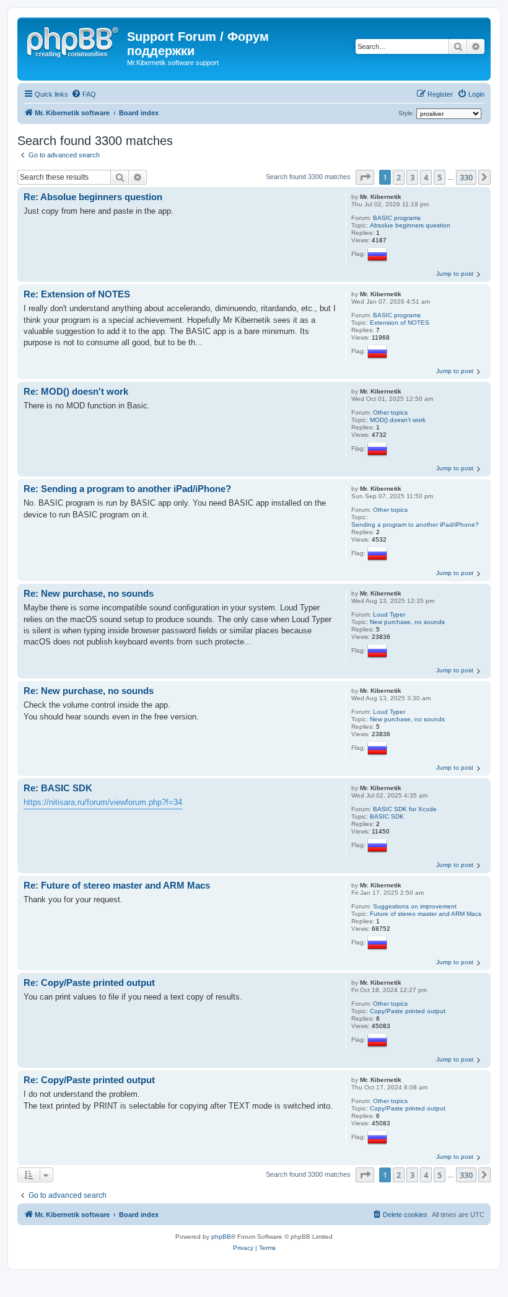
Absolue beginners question (410, 225)
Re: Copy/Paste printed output (89, 982)
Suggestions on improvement (415, 906)
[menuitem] (83, 94)
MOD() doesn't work (398, 419)
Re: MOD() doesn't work (76, 391)
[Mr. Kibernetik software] (73, 40)
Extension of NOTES (399, 322)
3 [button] (412, 177)
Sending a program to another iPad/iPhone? (415, 524)
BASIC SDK (387, 816)
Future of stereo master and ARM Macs (425, 913)
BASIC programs (397, 217)
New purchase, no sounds (407, 621)
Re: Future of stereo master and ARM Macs (117, 885)
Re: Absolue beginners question (93, 196)
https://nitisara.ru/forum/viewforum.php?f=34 (103, 802)
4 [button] (426, 177)
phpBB (221, 1236)
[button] (365, 177)
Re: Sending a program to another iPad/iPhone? (127, 488)
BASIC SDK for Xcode (405, 809)
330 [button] (466, 177)
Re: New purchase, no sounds (89, 593)
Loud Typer (389, 614)
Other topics (390, 412)
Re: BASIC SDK (58, 788)
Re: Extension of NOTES (77, 294)
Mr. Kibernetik (380, 196)
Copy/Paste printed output (407, 1011)
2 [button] (398, 177)
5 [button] (439, 177)
